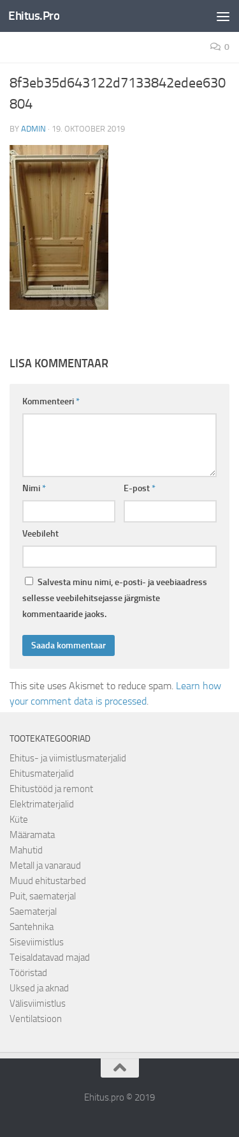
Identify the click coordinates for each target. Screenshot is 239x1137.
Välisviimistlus (38, 1003)
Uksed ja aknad (39, 988)
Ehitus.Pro (33, 15)
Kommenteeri (51, 401)
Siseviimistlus (37, 942)
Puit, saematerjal (43, 896)
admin (33, 129)
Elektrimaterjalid (42, 804)
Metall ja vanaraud (45, 865)
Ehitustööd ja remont (51, 789)
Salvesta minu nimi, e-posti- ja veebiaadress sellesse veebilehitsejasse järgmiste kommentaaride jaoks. (114, 598)
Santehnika (32, 927)
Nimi (34, 488)
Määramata (32, 835)
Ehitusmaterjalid (42, 773)
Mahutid (26, 850)
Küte (19, 819)
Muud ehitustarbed (48, 881)
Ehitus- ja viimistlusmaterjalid (68, 758)
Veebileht (40, 533)
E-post (140, 488)
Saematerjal (33, 911)
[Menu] (223, 16)
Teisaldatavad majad (50, 957)
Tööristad (28, 973)
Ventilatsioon (36, 1019)
